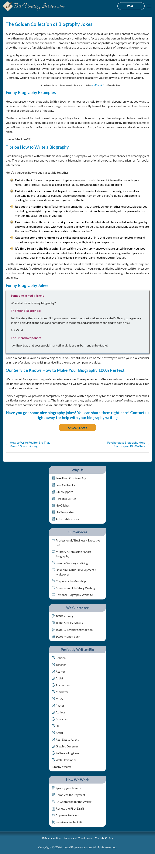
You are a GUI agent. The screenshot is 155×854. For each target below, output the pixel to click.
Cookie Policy (104, 838)
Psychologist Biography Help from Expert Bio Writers (128, 444)
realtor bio (97, 85)
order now (77, 427)
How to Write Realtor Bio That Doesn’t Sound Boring (28, 444)
